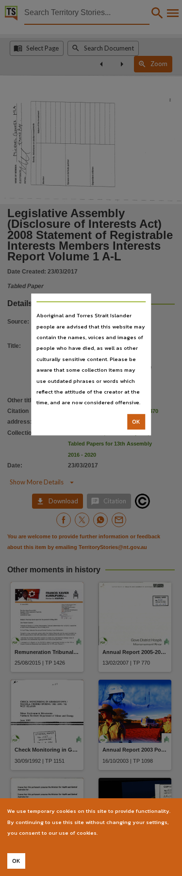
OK (136, 421)
